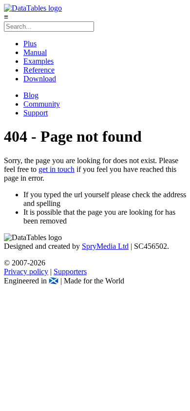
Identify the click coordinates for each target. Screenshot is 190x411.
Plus (30, 43)
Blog (30, 95)
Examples (38, 61)
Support (35, 113)
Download (39, 79)
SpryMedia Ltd (105, 246)
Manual (35, 52)
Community (41, 104)
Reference (39, 70)
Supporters (70, 271)
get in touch (56, 169)
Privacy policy (26, 271)
